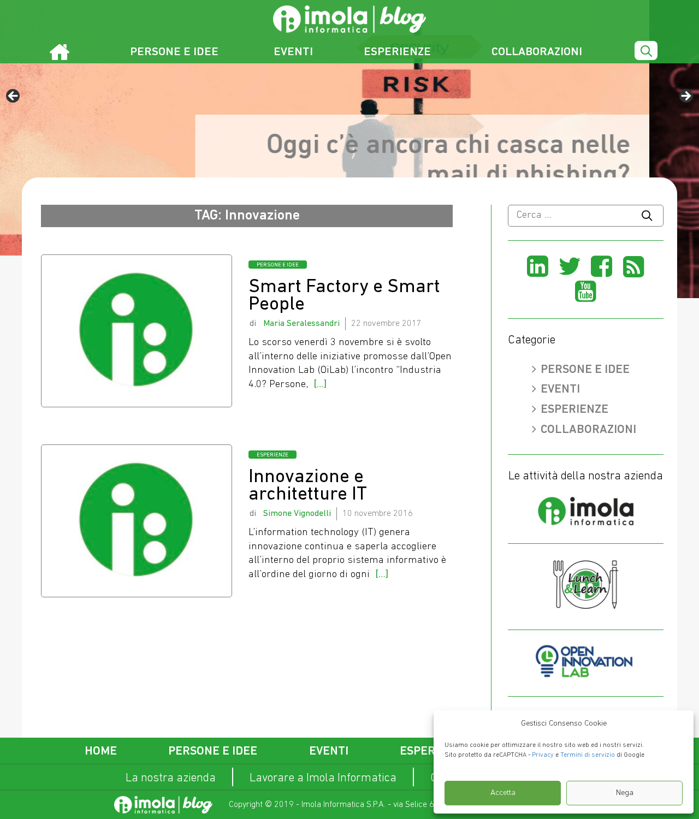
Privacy (543, 755)
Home (101, 751)
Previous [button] (13, 96)
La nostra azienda (171, 778)
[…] (320, 384)
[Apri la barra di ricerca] (646, 51)
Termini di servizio (587, 755)
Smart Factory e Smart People (344, 296)
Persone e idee (174, 52)
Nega (624, 793)
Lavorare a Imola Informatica (323, 778)
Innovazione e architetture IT (307, 486)
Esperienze (397, 52)
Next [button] (685, 96)
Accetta (503, 793)
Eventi (293, 52)
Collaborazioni (536, 52)
